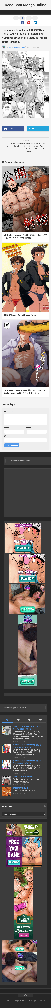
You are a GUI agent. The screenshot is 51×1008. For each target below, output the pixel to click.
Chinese (16, 727)
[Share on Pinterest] (29, 20)
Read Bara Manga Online (25, 5)
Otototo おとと (26, 777)
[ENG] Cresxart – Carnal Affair (24, 790)
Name (6, 428)
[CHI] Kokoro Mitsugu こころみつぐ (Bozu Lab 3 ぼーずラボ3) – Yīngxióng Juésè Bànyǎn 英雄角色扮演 (27, 752)
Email (28, 428)
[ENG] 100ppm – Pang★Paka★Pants (20, 315)
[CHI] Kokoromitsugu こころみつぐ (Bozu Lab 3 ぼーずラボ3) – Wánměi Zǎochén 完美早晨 (26, 768)
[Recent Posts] (7, 720)
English (25, 788)
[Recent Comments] (29, 720)
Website (7, 436)
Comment (8, 411)
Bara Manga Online (17, 47)
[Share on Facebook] (22, 20)
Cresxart (17, 788)
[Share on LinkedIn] (35, 20)
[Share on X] (16, 20)
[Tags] (40, 720)
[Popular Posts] (18, 720)
